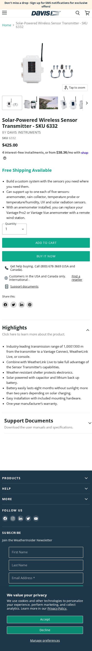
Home (6, 25)
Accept (45, 619)
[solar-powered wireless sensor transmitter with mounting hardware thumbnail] (12, 103)
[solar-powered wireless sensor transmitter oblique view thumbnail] (63, 103)
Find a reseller (77, 278)
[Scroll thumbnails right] (86, 103)
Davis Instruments (24, 132)
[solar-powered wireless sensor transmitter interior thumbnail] (30, 103)
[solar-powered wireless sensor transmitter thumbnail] (73, 103)
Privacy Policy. (57, 608)
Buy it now (46, 256)
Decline (45, 630)
